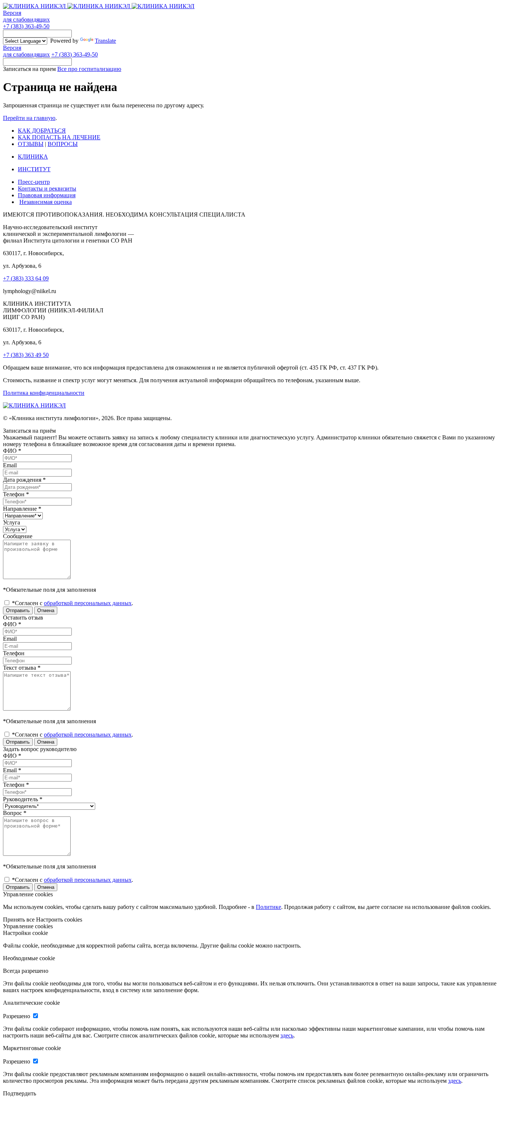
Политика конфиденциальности (43, 393)
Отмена (45, 610)
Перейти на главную (29, 118)
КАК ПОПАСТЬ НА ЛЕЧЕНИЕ (59, 137)
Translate (105, 41)
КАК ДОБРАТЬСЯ (42, 130)
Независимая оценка (45, 202)
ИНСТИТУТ (34, 169)
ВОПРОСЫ (63, 144)
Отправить (18, 610)
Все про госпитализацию (89, 69)
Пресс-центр (34, 182)
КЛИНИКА (33, 156)
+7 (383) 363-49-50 (26, 26)
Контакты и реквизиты (47, 188)
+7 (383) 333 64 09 (26, 278)
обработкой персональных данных (88, 603)
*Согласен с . (71, 603)
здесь (286, 1035)
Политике (268, 907)
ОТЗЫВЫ (31, 144)
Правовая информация (46, 195)
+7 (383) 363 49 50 (26, 355)
